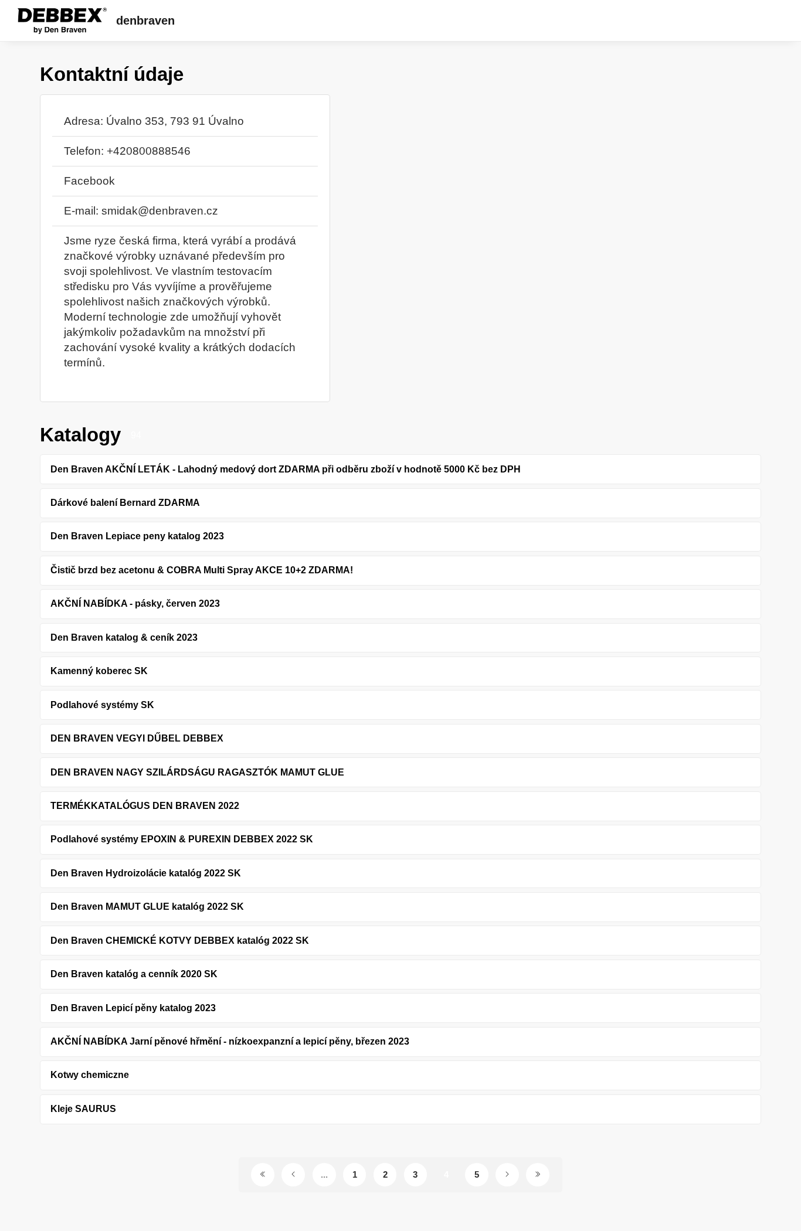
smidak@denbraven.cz (159, 211)
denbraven (145, 20)
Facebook (89, 181)
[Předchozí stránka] (293, 1174)
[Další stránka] (507, 1174)
